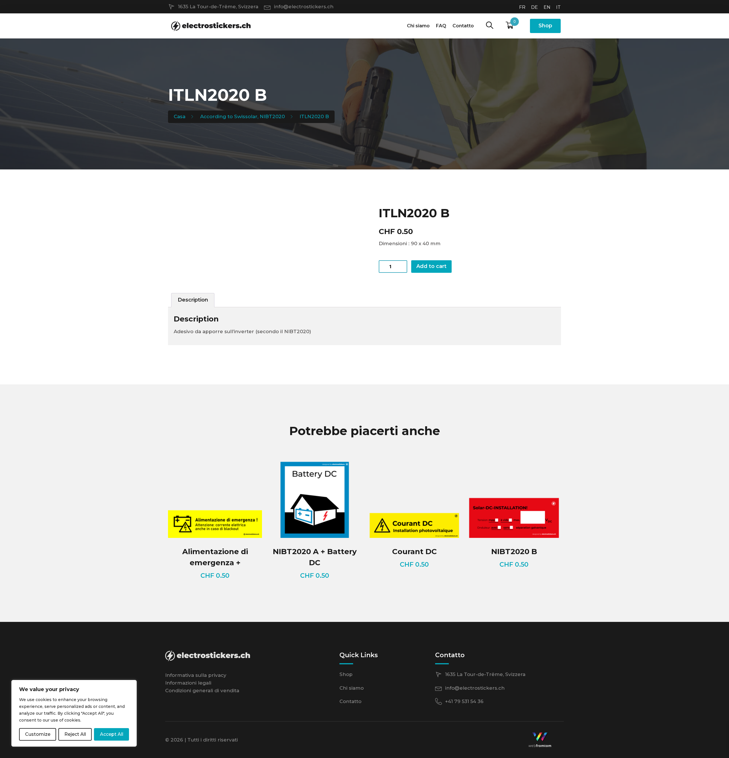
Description (193, 300)
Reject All (75, 734)
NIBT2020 (272, 116)
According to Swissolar (228, 116)
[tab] (192, 300)
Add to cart (431, 266)
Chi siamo (418, 25)
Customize (37, 734)
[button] (490, 26)
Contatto (463, 25)
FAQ (441, 25)
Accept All (111, 734)
